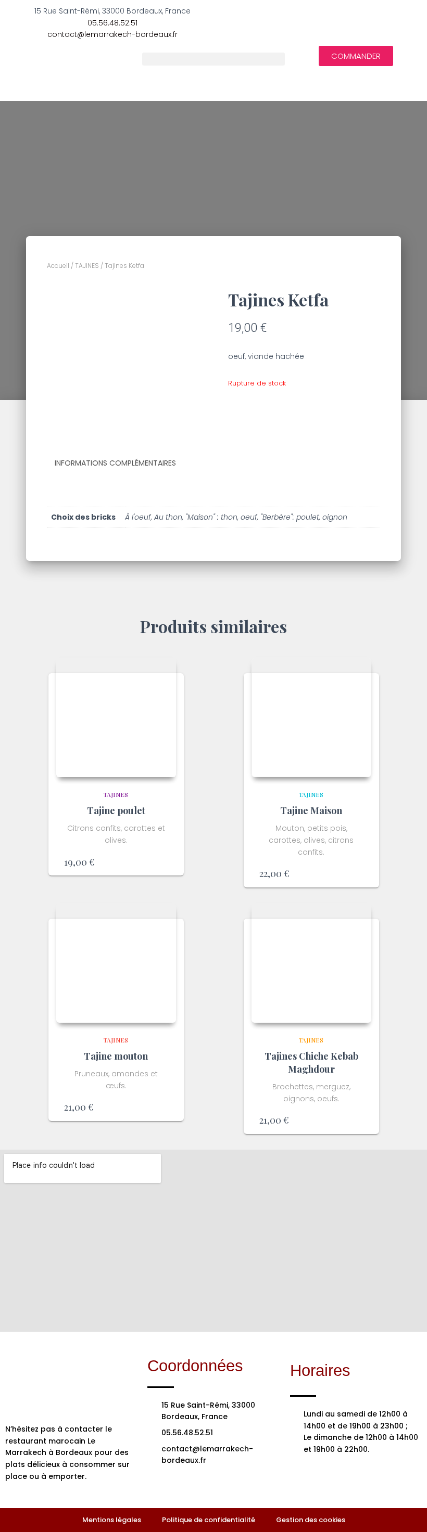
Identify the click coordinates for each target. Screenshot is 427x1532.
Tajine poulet (116, 810)
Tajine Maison (311, 810)
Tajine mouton (116, 1056)
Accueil (58, 265)
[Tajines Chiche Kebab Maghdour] (311, 963)
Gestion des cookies (310, 1520)
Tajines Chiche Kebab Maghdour (311, 1062)
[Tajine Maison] (311, 717)
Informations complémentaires (115, 463)
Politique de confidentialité (208, 1520)
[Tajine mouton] (116, 963)
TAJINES (87, 265)
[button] (213, 59)
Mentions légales (111, 1520)
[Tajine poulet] (116, 717)
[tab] (123, 463)
